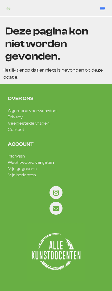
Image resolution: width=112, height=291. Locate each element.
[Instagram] (56, 192)
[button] (102, 8)
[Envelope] (56, 208)
